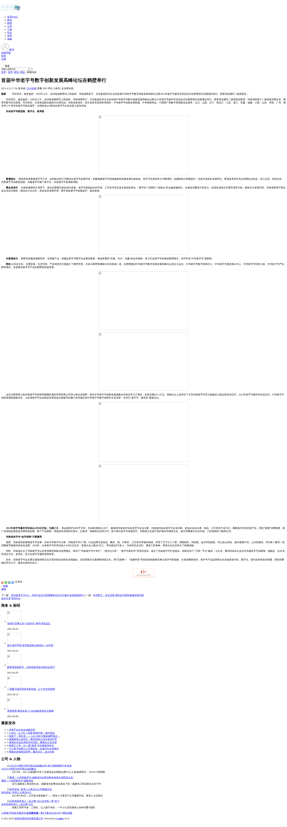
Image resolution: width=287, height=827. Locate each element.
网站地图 (67, 813)
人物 (9, 29)
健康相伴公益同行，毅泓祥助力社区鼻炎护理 (33, 739)
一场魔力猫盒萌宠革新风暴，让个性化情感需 (31, 689)
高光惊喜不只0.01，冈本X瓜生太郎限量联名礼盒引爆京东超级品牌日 (47, 595)
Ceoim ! (60, 818)
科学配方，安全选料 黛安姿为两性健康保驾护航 (118, 595)
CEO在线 (31, 88)
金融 (9, 39)
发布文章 (6, 598)
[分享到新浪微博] (2, 582)
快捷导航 (6, 52)
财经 (9, 23)
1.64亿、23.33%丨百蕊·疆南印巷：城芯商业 (32, 733)
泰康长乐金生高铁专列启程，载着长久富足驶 (33, 742)
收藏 (5, 586)
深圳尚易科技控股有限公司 (28, 818)
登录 (3, 56)
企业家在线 (32, 813)
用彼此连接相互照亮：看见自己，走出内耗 (31, 752)
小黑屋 (4, 813)
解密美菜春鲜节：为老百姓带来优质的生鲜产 (31, 667)
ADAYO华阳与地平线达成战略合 (18, 769)
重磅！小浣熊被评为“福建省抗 (17, 780)
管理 (9, 35)
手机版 (12, 813)
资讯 (16, 72)
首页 (12, 17)
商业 (9, 20)
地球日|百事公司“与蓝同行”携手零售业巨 (28, 623)
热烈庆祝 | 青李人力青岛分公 (16, 792)
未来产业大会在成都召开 (22, 730)
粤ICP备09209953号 (50, 813)
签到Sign (15, 598)
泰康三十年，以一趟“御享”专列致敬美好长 (31, 745)
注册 (3, 59)
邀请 (3, 589)
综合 (9, 32)
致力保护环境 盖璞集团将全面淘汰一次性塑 (30, 645)
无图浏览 (21, 813)
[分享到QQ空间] (9, 582)
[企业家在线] (10, 10)
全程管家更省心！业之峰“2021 (17, 804)
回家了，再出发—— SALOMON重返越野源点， (34, 736)
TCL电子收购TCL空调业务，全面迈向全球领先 (34, 748)
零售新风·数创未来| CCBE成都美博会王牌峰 (30, 711)
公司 (9, 26)
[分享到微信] (6, 582)
